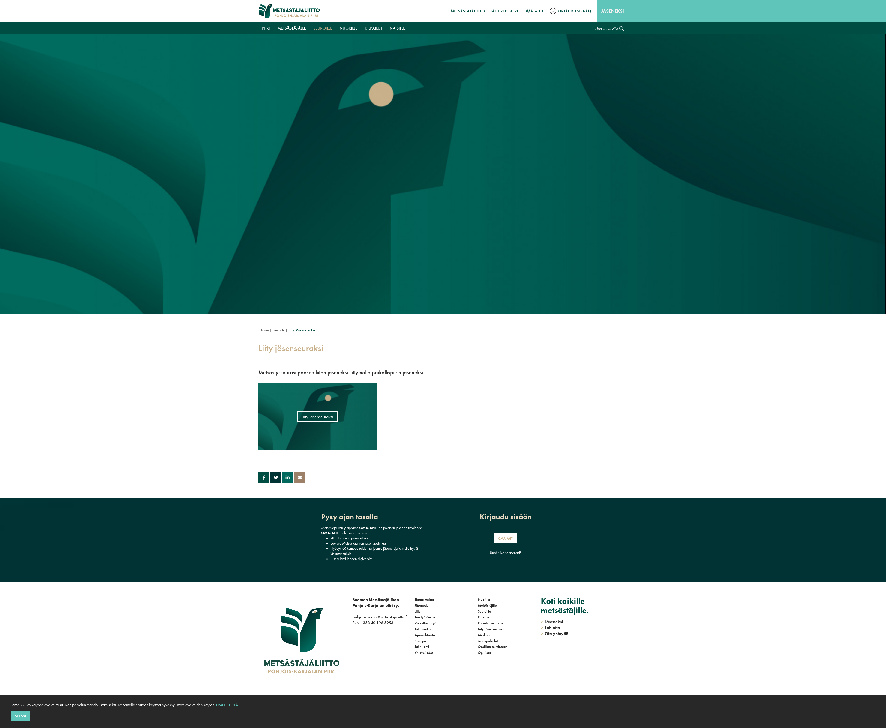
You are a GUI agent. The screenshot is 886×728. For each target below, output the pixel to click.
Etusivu (264, 330)
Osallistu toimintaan (492, 646)
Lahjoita (550, 627)
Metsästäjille (487, 605)
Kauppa (420, 640)
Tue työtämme (425, 617)
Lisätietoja (227, 704)
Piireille (483, 617)
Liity (418, 611)
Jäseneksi (612, 11)
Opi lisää (484, 652)
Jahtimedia (423, 629)
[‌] (353, 641)
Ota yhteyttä (555, 633)
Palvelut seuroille (490, 623)
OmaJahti (533, 11)
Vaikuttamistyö (425, 623)
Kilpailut (373, 28)
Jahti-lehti (422, 646)
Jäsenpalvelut (488, 640)
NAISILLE (397, 28)
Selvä (21, 716)
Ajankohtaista (425, 634)
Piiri (266, 28)
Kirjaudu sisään (574, 11)
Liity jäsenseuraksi (491, 629)
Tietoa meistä (424, 599)
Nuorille (348, 28)
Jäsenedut (422, 605)
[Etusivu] (289, 11)
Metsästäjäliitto (468, 11)
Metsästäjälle (291, 28)
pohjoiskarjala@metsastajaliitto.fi (380, 617)
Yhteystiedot (424, 652)
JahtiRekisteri (504, 11)
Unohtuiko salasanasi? (505, 552)
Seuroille (322, 28)
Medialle (484, 634)
